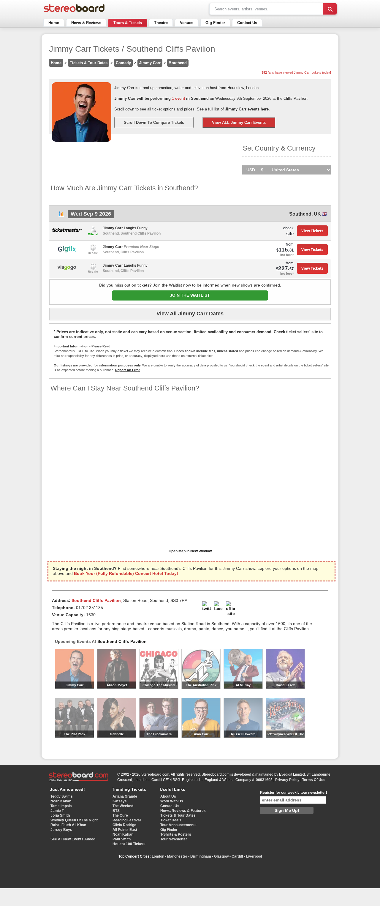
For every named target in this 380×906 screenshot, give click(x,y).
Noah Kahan (60, 801)
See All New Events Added (72, 839)
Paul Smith (122, 839)
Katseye (120, 801)
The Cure (120, 815)
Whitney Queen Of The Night (74, 820)
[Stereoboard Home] (74, 12)
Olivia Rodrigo (124, 825)
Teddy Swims (61, 796)
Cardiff (237, 856)
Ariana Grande (125, 796)
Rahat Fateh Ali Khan (68, 825)
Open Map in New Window (190, 551)
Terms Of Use (313, 780)
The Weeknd (123, 806)
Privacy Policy (287, 780)
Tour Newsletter (173, 839)
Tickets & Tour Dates (88, 63)
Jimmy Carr (150, 63)
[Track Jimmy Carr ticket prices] (61, 215)
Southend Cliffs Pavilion (122, 641)
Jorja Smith (60, 815)
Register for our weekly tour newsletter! (293, 792)
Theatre (161, 22)
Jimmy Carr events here (247, 109)
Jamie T (57, 810)
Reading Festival (127, 820)
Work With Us (171, 801)
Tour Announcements (178, 825)
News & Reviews (86, 22)
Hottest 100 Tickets (129, 844)
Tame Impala (61, 806)
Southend (178, 63)
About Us (168, 796)
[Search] (330, 9)
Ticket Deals (170, 820)
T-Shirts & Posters (175, 834)
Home (53, 22)
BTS (116, 810)
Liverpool (254, 856)
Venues (186, 22)
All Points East (125, 829)
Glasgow (221, 856)
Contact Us (247, 22)
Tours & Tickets (127, 22)
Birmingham (200, 856)
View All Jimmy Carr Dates (190, 314)
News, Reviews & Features (183, 810)
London (158, 856)
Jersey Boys (61, 829)
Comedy (123, 63)
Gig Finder (215, 22)
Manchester (177, 856)
